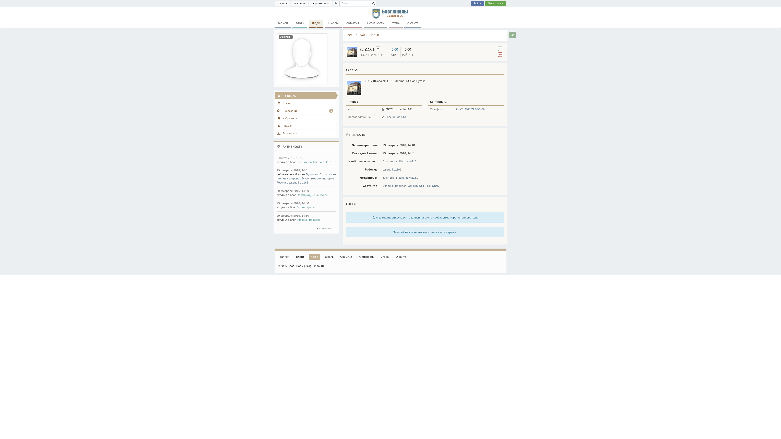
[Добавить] (512, 35)
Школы (333, 23)
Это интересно (306, 207)
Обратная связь (320, 3)
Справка (282, 3)
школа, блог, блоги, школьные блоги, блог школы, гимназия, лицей (390, 13)
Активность (375, 23)
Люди (316, 23)
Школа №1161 (392, 169)
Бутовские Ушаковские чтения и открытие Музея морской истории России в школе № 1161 (306, 178)
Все (349, 35)
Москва (401, 116)
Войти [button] (477, 3)
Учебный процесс (394, 185)
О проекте (299, 3)
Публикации (307, 110)
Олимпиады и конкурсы (423, 185)
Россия (390, 116)
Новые (374, 35)
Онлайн (361, 35)
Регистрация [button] (495, 3)
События (352, 23)
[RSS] (336, 3)
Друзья (287, 125)
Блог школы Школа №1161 (400, 161)
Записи (283, 23)
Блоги (300, 23)
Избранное (289, 118)
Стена (396, 23)
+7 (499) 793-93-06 (472, 109)
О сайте (412, 23)
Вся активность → (326, 228)
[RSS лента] (378, 48)
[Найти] (373, 3)
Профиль (289, 95)
